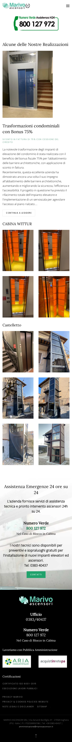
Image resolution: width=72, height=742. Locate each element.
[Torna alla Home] (16, 6)
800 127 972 (36, 635)
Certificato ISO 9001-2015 (20, 683)
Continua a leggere (19, 212)
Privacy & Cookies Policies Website (25, 701)
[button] (67, 6)
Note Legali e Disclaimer (18, 706)
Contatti (36, 574)
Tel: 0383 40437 (36, 565)
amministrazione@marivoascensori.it (36, 726)
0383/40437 (36, 619)
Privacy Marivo (13, 696)
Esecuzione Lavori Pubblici (20, 688)
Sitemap (42, 706)
